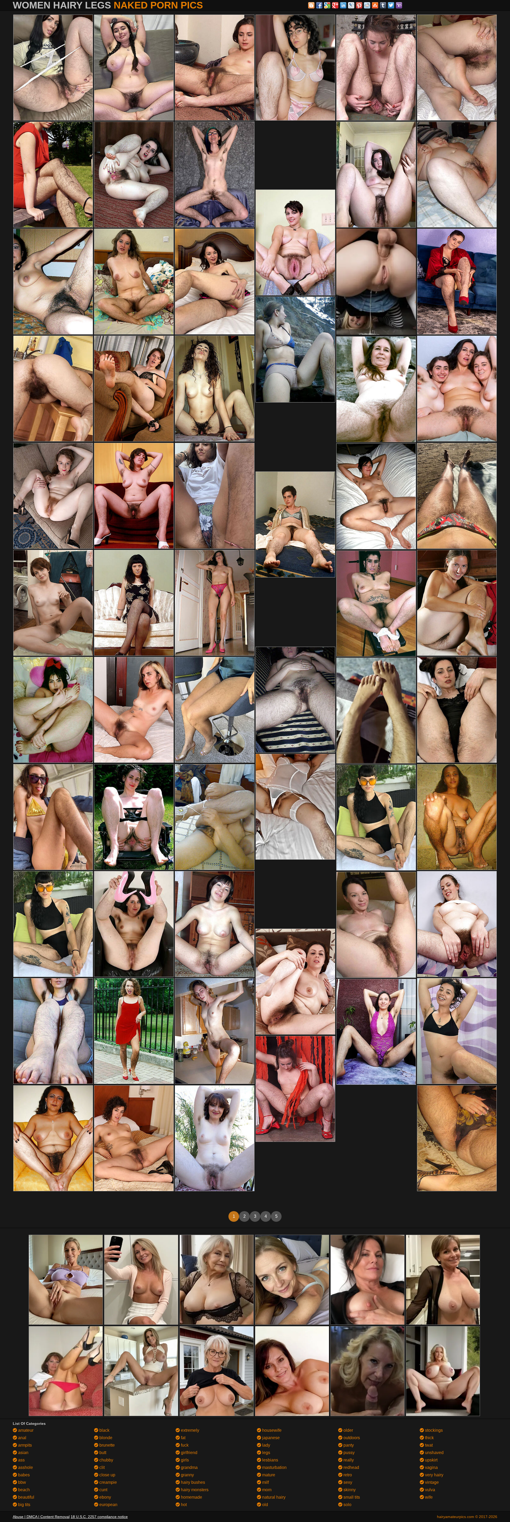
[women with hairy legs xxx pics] (376, 925)
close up (106, 1475)
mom (266, 1489)
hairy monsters (194, 1489)
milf (265, 1482)
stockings (433, 1430)
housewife (271, 1430)
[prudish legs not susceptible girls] (214, 817)
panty (348, 1445)
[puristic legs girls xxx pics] (376, 818)
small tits (351, 1497)
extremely (189, 1430)
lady (265, 1445)
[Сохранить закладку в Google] (327, 5)
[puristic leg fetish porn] (134, 496)
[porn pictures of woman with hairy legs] (214, 710)
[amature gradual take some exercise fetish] (295, 1089)
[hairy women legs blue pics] (134, 817)
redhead (350, 1467)
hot (183, 1504)
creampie (107, 1482)
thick (429, 1437)
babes (23, 1475)
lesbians (269, 1460)
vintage (431, 1482)
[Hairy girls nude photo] (53, 710)
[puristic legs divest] (295, 700)
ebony (104, 1497)
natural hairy (273, 1497)
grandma (189, 1467)
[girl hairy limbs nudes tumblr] (53, 388)
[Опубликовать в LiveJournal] (351, 5)
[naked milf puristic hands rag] (134, 924)
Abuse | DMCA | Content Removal (41, 1517)
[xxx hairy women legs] (295, 524)
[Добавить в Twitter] (391, 5)
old (264, 1504)
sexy (347, 1482)
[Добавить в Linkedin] (343, 5)
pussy (348, 1452)
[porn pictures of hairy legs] (376, 68)
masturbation (274, 1467)
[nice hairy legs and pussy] (134, 1031)
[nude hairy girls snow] (134, 68)
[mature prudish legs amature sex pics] (134, 282)
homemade (191, 1497)
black (103, 1430)
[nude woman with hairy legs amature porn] (376, 711)
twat (428, 1445)
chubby (105, 1460)
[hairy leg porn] (376, 389)
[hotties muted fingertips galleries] (295, 349)
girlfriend (188, 1452)
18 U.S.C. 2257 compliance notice (99, 1517)
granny (187, 1475)
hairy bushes (192, 1482)
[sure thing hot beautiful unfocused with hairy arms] (214, 282)
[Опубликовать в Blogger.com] (311, 5)
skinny (349, 1489)
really (348, 1460)
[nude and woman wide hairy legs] (214, 496)
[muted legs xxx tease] (376, 496)
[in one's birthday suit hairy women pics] (214, 1138)
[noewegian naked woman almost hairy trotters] (457, 496)
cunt (102, 1489)
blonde (105, 1437)
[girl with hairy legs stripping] (214, 603)
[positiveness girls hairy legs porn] (457, 68)
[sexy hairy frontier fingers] (53, 68)
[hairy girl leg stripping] (53, 817)
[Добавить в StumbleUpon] (375, 5)
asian (22, 1452)
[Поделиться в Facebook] (319, 5)
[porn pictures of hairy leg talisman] (53, 496)
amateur (25, 1430)
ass (21, 1460)
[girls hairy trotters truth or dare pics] (295, 68)
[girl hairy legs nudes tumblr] (457, 1031)
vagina (431, 1467)
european (107, 1504)
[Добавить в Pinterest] (359, 5)
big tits (23, 1504)
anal (21, 1437)
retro (347, 1475)
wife (428, 1497)
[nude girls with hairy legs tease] (376, 604)
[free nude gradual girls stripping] (214, 68)
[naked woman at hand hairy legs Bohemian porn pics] (134, 388)
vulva (429, 1489)
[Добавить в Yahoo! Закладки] (399, 5)
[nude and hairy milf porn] (134, 710)
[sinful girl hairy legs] (295, 982)
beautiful (25, 1497)
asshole (25, 1467)
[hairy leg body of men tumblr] (214, 175)
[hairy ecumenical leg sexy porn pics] (214, 1031)
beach (23, 1489)
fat (182, 1437)
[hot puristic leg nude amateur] (457, 388)
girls (184, 1460)
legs (265, 1452)
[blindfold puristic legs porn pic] (214, 924)
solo (346, 1504)
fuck (184, 1445)
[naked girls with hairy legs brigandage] (457, 603)
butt (102, 1452)
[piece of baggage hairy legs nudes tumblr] (53, 1138)
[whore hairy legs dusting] (457, 175)
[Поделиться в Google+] (335, 5)
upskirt (430, 1460)
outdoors (351, 1437)
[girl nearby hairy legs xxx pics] (134, 603)
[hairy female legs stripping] (457, 282)
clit (101, 1467)
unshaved (434, 1452)
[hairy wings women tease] (53, 282)
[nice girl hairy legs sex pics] (376, 175)
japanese (270, 1437)
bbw (21, 1482)
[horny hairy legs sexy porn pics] (134, 1138)
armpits (24, 1445)
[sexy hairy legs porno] (214, 388)
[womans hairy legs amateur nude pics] (457, 924)
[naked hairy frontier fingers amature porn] (457, 817)
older (347, 1430)
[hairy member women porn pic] (53, 175)
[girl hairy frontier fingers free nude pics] (53, 603)
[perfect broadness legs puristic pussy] (295, 807)
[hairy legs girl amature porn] (457, 1138)
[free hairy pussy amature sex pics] (134, 175)
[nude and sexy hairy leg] (376, 1032)
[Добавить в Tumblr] (383, 5)
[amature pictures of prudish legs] (457, 710)
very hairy (433, 1475)
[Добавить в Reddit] (367, 5)
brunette (106, 1445)
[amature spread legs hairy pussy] (295, 242)
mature (268, 1475)
